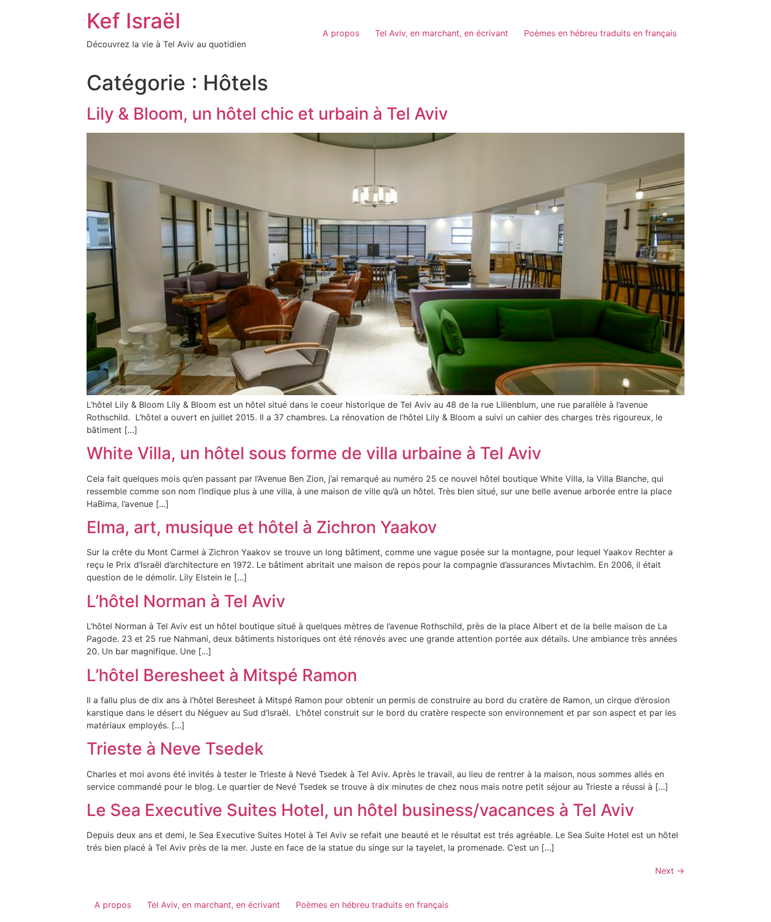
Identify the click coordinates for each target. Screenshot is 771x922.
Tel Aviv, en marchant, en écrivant (441, 33)
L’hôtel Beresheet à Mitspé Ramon (222, 675)
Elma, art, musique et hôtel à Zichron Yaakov (262, 527)
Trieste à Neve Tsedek (175, 748)
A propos (341, 33)
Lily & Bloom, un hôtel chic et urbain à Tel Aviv (267, 113)
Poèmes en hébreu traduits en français (600, 33)
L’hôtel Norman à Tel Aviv (186, 601)
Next (669, 870)
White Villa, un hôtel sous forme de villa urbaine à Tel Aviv (314, 453)
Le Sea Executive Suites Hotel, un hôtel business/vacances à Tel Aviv (360, 810)
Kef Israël (133, 21)
